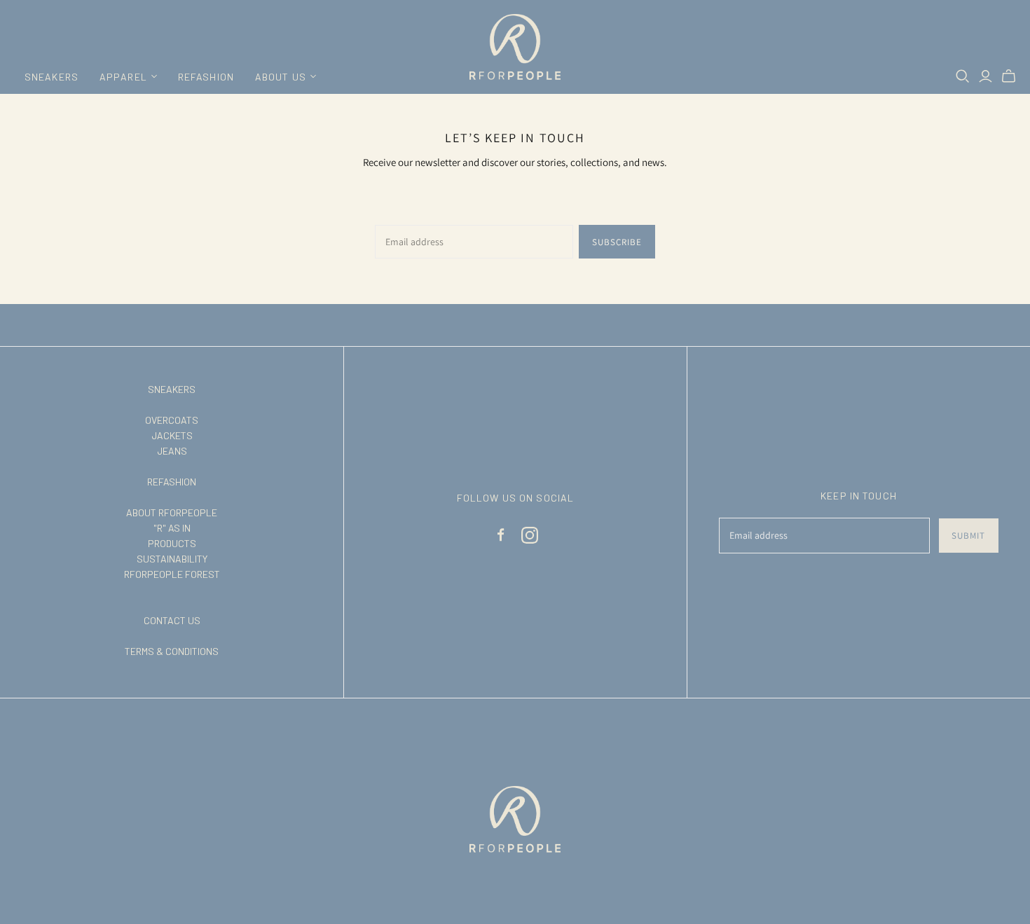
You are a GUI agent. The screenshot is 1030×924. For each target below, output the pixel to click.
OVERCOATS (171, 420)
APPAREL (123, 77)
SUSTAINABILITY (172, 559)
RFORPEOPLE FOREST (172, 574)
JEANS (172, 451)
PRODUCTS (172, 543)
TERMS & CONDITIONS (172, 651)
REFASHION (206, 77)
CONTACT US (172, 620)
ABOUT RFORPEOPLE (171, 512)
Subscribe (617, 242)
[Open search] (963, 76)
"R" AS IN (172, 528)
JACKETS (172, 435)
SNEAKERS (51, 77)
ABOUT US (280, 77)
